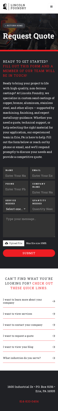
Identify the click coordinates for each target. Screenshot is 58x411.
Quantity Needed (39, 202)
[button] (51, 6)
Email (36, 170)
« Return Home (14, 25)
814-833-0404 (29, 401)
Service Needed (10, 202)
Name (9, 170)
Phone (9, 183)
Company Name (38, 185)
